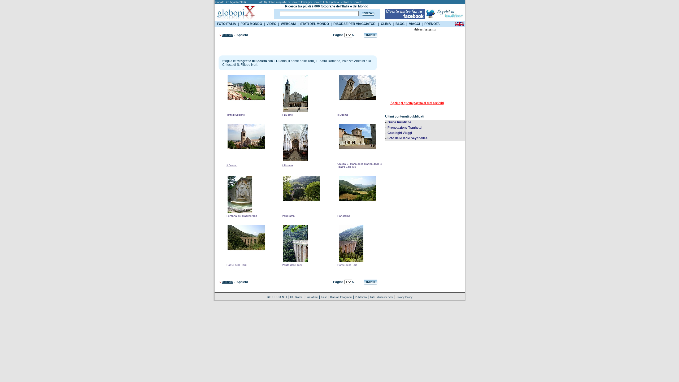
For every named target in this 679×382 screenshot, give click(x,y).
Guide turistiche (399, 122)
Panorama (288, 215)
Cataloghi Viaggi (400, 133)
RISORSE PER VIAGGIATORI (354, 24)
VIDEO (271, 24)
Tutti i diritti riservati (381, 297)
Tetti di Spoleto (236, 114)
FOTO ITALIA (226, 24)
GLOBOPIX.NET (277, 297)
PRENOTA (432, 24)
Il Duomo (287, 114)
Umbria (227, 35)
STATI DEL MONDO (314, 24)
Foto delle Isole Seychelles (408, 138)
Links (324, 297)
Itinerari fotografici (341, 297)
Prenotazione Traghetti (404, 127)
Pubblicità (361, 297)
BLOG (399, 24)
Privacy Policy (404, 297)
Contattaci (312, 297)
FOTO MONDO (251, 24)
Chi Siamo (296, 297)
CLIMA (386, 24)
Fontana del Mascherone (242, 215)
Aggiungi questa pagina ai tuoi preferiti (417, 103)
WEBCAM (288, 24)
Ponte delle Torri (236, 264)
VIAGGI (414, 24)
